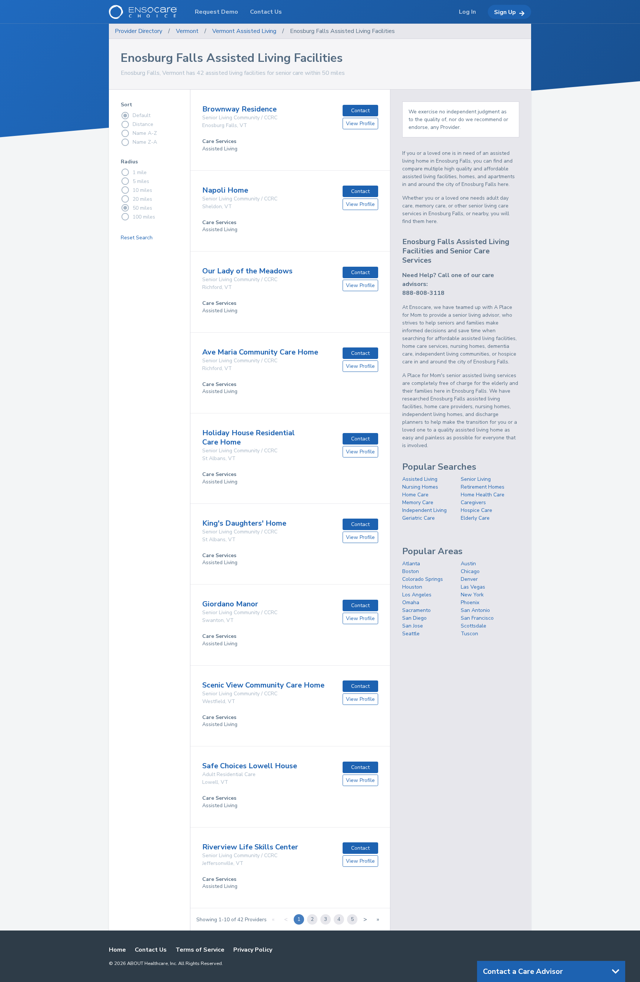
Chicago (470, 571)
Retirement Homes (482, 486)
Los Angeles (416, 594)
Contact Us (151, 950)
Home (117, 950)
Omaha (410, 602)
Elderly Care (475, 518)
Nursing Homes (420, 486)
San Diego (414, 618)
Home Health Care (482, 494)
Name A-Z (145, 133)
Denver (469, 579)
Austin (468, 563)
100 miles (144, 216)
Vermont (187, 31)
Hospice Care (476, 510)
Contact (360, 110)
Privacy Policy (252, 950)
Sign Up (505, 12)
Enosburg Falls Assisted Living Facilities (342, 31)
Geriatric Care (418, 518)
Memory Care (417, 502)
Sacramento (416, 610)
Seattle (411, 633)
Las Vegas (473, 586)
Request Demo (216, 12)
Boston (410, 571)
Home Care (415, 494)
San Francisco (477, 618)
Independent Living (424, 510)
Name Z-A (145, 142)
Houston (412, 586)
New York (472, 594)
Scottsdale (473, 625)
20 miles (142, 199)
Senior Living (476, 479)
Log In (467, 12)
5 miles (141, 181)
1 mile (140, 172)
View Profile (360, 123)
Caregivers (473, 502)
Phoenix (470, 602)
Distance (143, 124)
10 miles (142, 190)
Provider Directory (138, 31)
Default (141, 115)
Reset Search (137, 237)
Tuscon (469, 633)
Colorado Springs (422, 579)
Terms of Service (200, 950)
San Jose (412, 625)
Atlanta (411, 563)
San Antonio (475, 610)
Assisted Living (419, 479)
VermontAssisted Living (244, 31)
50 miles (142, 208)
